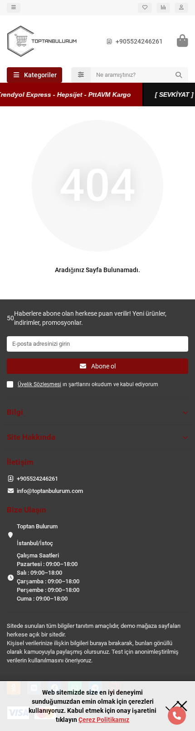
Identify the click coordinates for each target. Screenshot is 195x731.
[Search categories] (81, 75)
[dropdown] (13, 8)
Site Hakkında (31, 437)
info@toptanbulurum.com (50, 490)
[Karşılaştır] (163, 8)
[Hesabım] (181, 8)
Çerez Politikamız (103, 719)
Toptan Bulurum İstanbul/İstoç (37, 535)
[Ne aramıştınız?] (179, 75)
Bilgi (15, 412)
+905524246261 (139, 41)
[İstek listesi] (145, 8)
